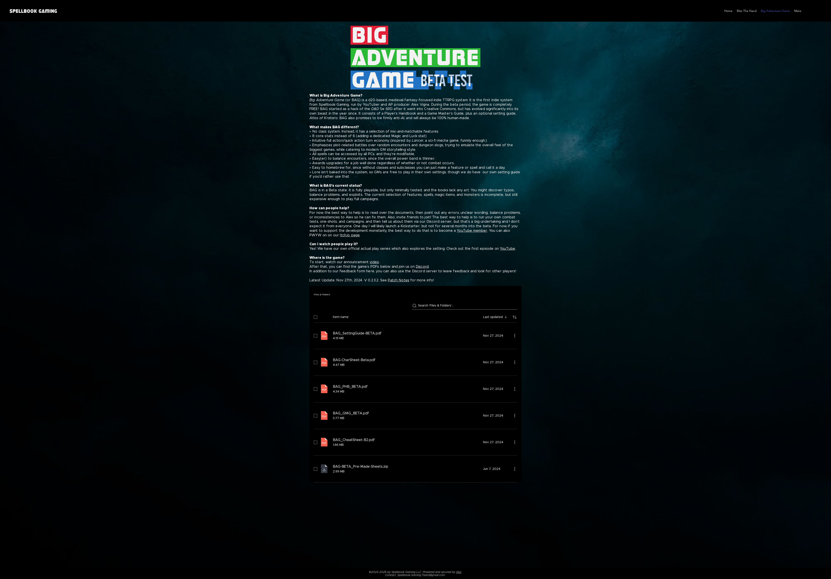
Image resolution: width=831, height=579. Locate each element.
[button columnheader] (514, 317)
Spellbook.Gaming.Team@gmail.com (421, 575)
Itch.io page (350, 235)
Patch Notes (398, 280)
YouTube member (472, 230)
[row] (415, 316)
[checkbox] (315, 317)
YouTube (507, 248)
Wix (458, 572)
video (374, 262)
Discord (422, 266)
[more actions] (514, 335)
